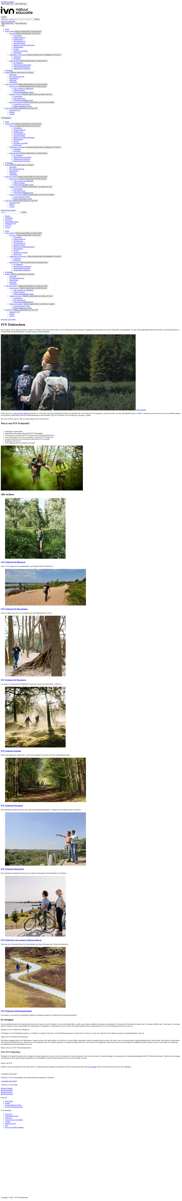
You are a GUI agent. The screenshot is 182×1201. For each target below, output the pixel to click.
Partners (12, 112)
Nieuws (7, 216)
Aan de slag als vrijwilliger (14, 1120)
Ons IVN (8, 225)
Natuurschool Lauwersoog (22, 65)
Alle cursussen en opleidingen (23, 88)
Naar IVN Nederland (8, 21)
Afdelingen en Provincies (17, 55)
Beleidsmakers (18, 47)
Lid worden (12, 210)
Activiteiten (9, 70)
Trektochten (13, 82)
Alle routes (13, 74)
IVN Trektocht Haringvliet (12, 869)
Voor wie (12, 33)
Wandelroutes (13, 78)
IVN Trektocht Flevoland (12, 805)
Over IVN (8, 108)
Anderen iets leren (15, 94)
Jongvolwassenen (19, 43)
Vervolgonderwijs (19, 41)
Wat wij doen (9, 31)
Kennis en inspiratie (15, 102)
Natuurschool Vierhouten (21, 68)
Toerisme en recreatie (20, 51)
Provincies (16, 59)
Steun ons (4, 210)
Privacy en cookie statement (14, 1127)
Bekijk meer (17, 53)
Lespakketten (17, 96)
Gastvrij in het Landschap (21, 413)
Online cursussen (19, 90)
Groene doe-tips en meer (21, 104)
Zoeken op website (7, 19)
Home (7, 29)
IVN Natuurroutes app (16, 76)
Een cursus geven (19, 98)
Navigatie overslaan (7, 2)
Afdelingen (17, 57)
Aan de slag (9, 1101)
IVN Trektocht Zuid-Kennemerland (16, 1011)
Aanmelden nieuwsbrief (9, 1081)
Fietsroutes (12, 80)
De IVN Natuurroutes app (13, 1107)
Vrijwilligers (17, 36)
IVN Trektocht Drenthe (11, 751)
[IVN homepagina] (18, 15)
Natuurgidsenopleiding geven (23, 100)
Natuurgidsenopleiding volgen (23, 92)
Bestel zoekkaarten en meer (22, 106)
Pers (6, 1125)
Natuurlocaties (14, 61)
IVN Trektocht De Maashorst (13, 680)
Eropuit (7, 1103)
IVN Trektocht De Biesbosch (13, 562)
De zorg (16, 49)
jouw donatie (92, 1067)
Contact (11, 114)
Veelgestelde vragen (11, 222)
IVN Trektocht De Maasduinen (14, 609)
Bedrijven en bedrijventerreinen (23, 45)
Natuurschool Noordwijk (21, 67)
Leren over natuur (11, 84)
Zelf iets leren (13, 86)
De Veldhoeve (18, 63)
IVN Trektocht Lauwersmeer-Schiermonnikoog (21, 940)
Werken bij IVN (14, 110)
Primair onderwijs (19, 37)
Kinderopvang (18, 39)
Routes (7, 72)
